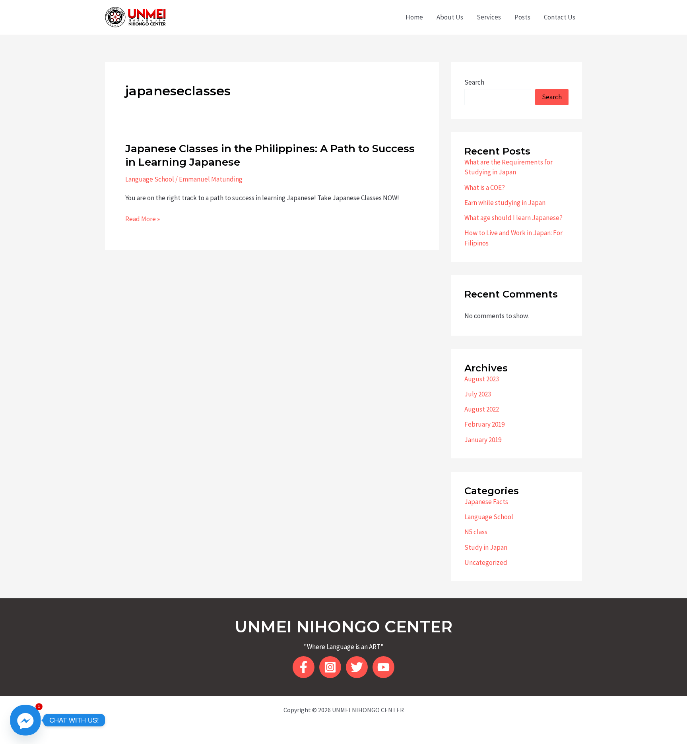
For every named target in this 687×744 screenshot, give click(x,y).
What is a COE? (484, 187)
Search (474, 82)
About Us (450, 17)
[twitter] (357, 667)
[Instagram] (330, 667)
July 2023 (477, 394)
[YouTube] (383, 667)
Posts (522, 17)
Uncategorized (485, 562)
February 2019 (484, 424)
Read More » (142, 219)
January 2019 (482, 439)
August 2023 (481, 379)
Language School (149, 179)
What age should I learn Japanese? (513, 217)
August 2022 (481, 409)
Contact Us (559, 17)
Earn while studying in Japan (504, 202)
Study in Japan (485, 547)
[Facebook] (303, 667)
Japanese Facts (486, 501)
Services (489, 17)
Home (414, 17)
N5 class (475, 532)
